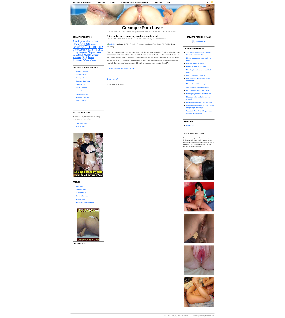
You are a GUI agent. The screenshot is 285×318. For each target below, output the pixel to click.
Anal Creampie (81, 74)
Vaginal (93, 60)
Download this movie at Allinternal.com (120, 68)
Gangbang (83, 52)
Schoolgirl (77, 57)
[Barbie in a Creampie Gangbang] (199, 306)
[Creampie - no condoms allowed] (199, 211)
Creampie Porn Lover (142, 27)
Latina (98, 52)
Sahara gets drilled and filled (196, 66)
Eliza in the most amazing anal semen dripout (132, 36)
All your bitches (81, 192)
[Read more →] (112, 79)
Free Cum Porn (81, 189)
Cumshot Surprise (82, 196)
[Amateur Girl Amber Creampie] (199, 275)
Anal (85, 41)
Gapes (91, 52)
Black (76, 44)
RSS (208, 2)
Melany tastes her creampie (195, 75)
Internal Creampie (82, 91)
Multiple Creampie (82, 94)
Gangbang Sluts (81, 123)
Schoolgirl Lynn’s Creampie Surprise (198, 94)
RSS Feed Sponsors (197, 316)
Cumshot (82, 49)
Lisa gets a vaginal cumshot (195, 63)
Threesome (77, 60)
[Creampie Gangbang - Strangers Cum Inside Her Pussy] (199, 179)
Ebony (75, 52)
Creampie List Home (106, 2)
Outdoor (95, 55)
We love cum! (80, 126)
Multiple (87, 54)
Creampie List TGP (162, 2)
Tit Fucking (87, 60)
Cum (75, 49)
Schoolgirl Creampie (82, 97)
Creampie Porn (81, 84)
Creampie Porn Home (81, 2)
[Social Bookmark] (199, 41)
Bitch (96, 41)
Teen (91, 57)
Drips (101, 50)
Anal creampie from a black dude (197, 87)
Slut (84, 57)
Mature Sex (190, 125)
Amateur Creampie (82, 71)
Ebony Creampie (81, 87)
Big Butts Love (81, 199)
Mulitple (81, 55)
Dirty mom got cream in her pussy (197, 90)
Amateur (78, 41)
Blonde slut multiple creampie (196, 84)
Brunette (78, 47)
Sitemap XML (209, 316)
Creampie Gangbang (83, 81)
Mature (75, 55)
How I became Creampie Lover (134, 2)
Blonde (84, 44)
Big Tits (90, 41)
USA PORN (79, 186)
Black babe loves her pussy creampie (199, 102)
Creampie (93, 46)
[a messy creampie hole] (199, 243)
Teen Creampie (81, 100)
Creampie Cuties (81, 78)
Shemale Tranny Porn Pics (85, 202)
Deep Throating (93, 50)
